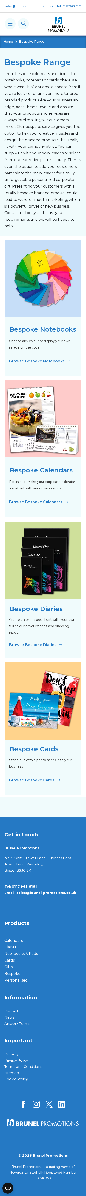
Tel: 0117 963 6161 (68, 6)
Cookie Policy (16, 1079)
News (9, 1017)
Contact (11, 1011)
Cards (9, 960)
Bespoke (12, 973)
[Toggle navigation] (10, 23)
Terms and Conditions (23, 1066)
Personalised (16, 980)
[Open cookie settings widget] (7, 1188)
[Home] (58, 24)
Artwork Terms (17, 1023)
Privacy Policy (16, 1060)
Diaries (10, 947)
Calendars (13, 940)
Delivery (11, 1054)
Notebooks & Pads (21, 953)
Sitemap (11, 1073)
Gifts (8, 967)
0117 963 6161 (24, 886)
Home (8, 41)
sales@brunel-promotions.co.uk (29, 6)
